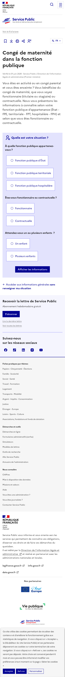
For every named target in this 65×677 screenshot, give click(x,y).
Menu (60, 7)
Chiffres (6, 474)
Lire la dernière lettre (12, 321)
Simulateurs (8, 442)
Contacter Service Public (14, 504)
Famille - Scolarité (11, 374)
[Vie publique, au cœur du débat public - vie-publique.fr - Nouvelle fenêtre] (32, 607)
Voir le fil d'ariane (10, 31)
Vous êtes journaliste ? (13, 499)
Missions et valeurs (11, 484)
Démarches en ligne (11, 431)
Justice (6, 404)
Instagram (32, 350)
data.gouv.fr (9, 572)
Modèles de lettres (11, 447)
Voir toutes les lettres (12, 325)
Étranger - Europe (11, 409)
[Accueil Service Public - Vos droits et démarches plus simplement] (23, 24)
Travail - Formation (11, 384)
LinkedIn (23, 350)
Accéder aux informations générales (29, 286)
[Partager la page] (23, 41)
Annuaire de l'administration (15, 462)
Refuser (21, 671)
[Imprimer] (17, 41)
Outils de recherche (11, 452)
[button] (29, 41)
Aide (5, 489)
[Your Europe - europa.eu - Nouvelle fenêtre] (32, 589)
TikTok (14, 350)
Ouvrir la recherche (52, 4)
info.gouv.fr (34, 565)
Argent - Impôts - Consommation (17, 399)
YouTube (41, 350)
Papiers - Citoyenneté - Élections (17, 368)
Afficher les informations (32, 269)
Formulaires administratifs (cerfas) (18, 436)
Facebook (6, 350)
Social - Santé (9, 379)
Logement (7, 389)
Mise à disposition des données (16, 479)
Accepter (9, 671)
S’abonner (11, 314)
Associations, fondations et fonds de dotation (23, 419)
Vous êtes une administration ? (16, 494)
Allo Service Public (11, 457)
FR (57, 40)
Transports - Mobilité (12, 394)
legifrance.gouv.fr (12, 565)
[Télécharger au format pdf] (11, 41)
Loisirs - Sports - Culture (13, 414)
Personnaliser (36, 671)
